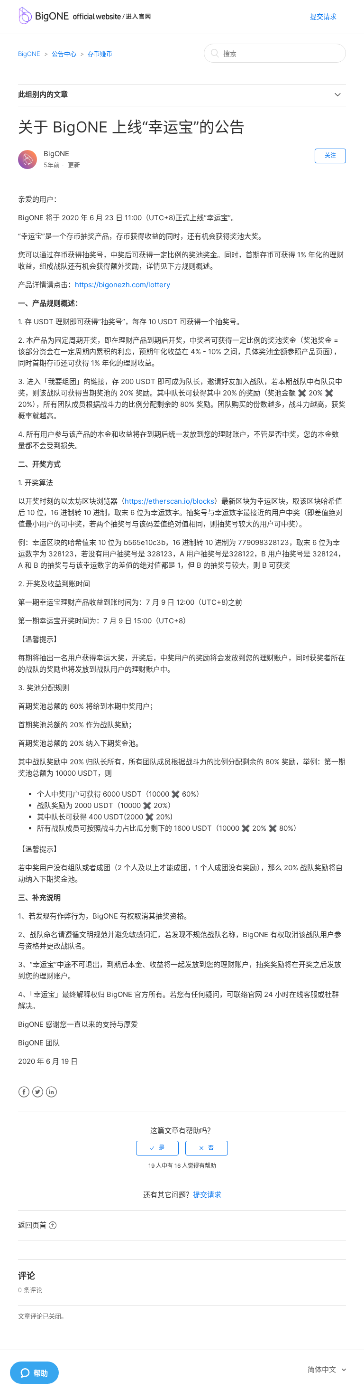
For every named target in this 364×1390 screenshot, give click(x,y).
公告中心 (64, 53)
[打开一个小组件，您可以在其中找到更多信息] (34, 1373)
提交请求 (323, 16)
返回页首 (32, 1225)
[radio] (157, 1148)
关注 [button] (330, 155)
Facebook (24, 1092)
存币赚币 (100, 53)
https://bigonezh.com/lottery (122, 284)
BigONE (29, 53)
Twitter (38, 1092)
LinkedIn (51, 1092)
